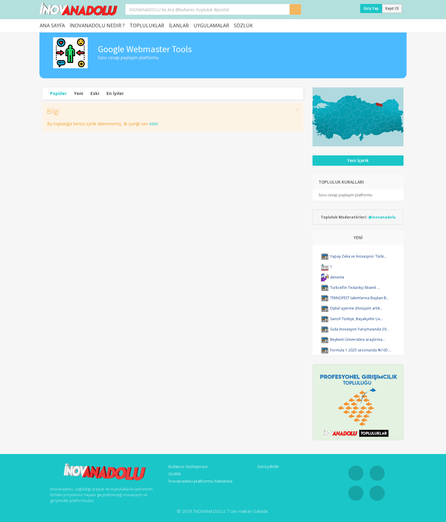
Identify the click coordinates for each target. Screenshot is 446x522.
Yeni (78, 93)
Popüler (58, 93)
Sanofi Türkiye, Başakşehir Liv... (356, 318)
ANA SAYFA (52, 25)
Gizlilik (174, 473)
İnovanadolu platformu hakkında (200, 481)
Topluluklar (147, 25)
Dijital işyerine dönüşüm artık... (356, 308)
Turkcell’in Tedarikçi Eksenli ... (355, 287)
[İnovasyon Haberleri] (325, 256)
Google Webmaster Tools (145, 49)
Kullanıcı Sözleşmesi (188, 466)
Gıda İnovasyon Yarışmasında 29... (359, 329)
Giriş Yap (371, 8)
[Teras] (325, 266)
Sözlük (243, 25)
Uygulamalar (211, 25)
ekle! (153, 124)
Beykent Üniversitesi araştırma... (357, 339)
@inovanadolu (382, 217)
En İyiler (115, 93)
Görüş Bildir (268, 466)
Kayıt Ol (392, 8)
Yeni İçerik (358, 160)
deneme (337, 277)
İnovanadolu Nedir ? (97, 25)
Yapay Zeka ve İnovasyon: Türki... (358, 256)
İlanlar (179, 25)
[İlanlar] (325, 277)
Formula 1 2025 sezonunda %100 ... (360, 350)
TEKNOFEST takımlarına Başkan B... (359, 297)
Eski (94, 93)
